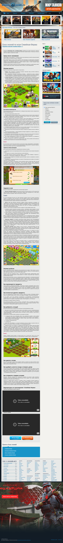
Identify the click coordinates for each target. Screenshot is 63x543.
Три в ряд (44, 478)
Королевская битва (22, 477)
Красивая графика (54, 479)
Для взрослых (29, 480)
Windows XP (37, 464)
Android (36, 470)
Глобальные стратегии (46, 474)
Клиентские (36, 474)
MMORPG (20, 463)
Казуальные (53, 471)
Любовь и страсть (54, 480)
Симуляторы (21, 465)
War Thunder (54, 52)
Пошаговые (53, 473)
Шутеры (20, 464)
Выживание (53, 470)
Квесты (20, 480)
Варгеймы (20, 478)
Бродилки (52, 464)
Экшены (20, 471)
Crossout (47, 116)
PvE (43, 465)
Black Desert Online (49, 111)
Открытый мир (45, 480)
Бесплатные (37, 480)
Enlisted (5, 478)
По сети (44, 470)
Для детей (28, 479)
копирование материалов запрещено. (24, 540)
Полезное (28, 471)
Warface (47, 108)
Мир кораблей (46, 39)
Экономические (53, 477)
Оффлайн (44, 471)
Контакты (60, 539)
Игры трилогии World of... (50, 107)
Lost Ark (5, 479)
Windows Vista (37, 465)
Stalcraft (5, 474)
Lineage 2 (47, 110)
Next (60, 33)
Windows (36, 463)
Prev (2, 33)
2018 (27, 464)
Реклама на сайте (54, 539)
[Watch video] (51, 76)
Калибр (5, 476)
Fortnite (46, 118)
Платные (36, 479)
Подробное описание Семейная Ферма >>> (12, 46)
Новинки (28, 463)
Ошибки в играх (29, 470)
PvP (43, 466)
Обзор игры (15, 438)
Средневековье (53, 474)
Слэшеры (20, 472)
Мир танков (7, 39)
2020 (27, 466)
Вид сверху (53, 478)
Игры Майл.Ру (53, 463)
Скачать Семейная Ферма (10, 455)
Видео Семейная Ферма (10, 452)
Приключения (21, 470)
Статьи (28, 472)
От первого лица (53, 466)
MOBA (20, 466)
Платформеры (21, 479)
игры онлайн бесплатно (13, 4)
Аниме (44, 479)
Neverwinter (47, 113)
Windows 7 (36, 466)
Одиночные (45, 463)
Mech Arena (54, 61)
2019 (27, 465)
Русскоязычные (45, 477)
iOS (35, 471)
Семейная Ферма (8, 448)
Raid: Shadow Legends (29, 39)
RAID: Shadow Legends (8, 463)
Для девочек (29, 478)
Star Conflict (47, 119)
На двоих (44, 464)
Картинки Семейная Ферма (10, 450)
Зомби (52, 465)
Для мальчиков (29, 477)
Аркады (20, 473)
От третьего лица (54, 472)
